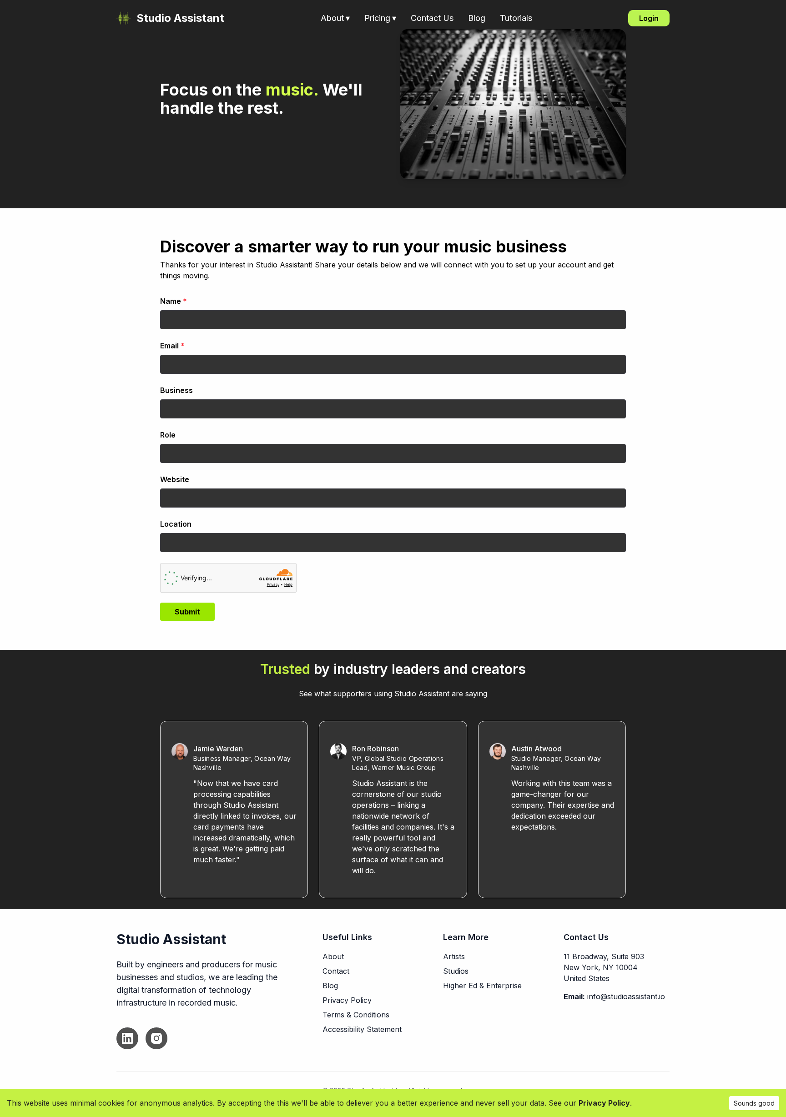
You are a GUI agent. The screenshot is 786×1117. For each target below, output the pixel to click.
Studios (456, 971)
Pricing (380, 18)
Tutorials (516, 18)
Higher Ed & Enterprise (482, 985)
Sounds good (754, 1103)
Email (172, 345)
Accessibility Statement (362, 1029)
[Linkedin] (127, 1038)
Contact (335, 971)
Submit (187, 611)
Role (168, 434)
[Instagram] (156, 1038)
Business (176, 390)
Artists (454, 956)
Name (173, 301)
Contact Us (432, 18)
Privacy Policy (347, 1000)
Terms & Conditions (355, 1014)
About (335, 18)
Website (174, 479)
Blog (476, 18)
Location (175, 523)
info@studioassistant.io (626, 996)
